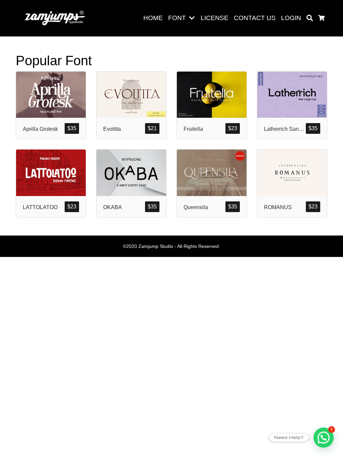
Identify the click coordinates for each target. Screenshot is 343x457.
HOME (153, 17)
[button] (193, 18)
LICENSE (214, 17)
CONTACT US (255, 17)
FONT (177, 17)
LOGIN (291, 17)
